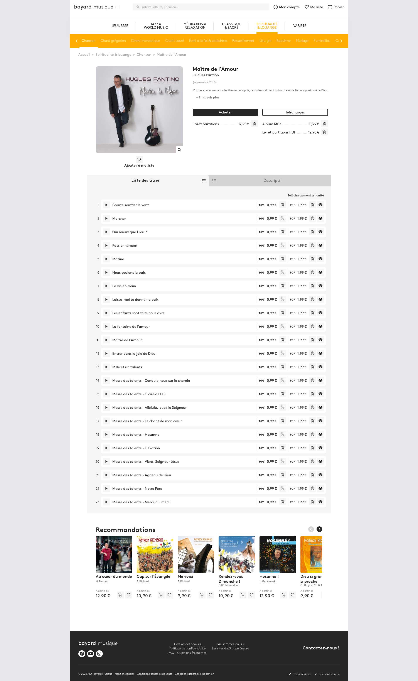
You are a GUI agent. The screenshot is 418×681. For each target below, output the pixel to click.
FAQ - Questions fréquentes (187, 652)
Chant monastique (145, 40)
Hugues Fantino (206, 75)
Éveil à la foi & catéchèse (208, 40)
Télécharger (295, 112)
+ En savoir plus (207, 97)
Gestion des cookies (187, 644)
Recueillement (243, 40)
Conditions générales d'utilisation (194, 674)
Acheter (225, 112)
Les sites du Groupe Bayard (230, 648)
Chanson (144, 54)
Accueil (84, 54)
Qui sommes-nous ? (230, 644)
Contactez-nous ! (321, 648)
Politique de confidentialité (187, 648)
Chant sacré (174, 40)
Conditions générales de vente (154, 674)
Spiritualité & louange (113, 54)
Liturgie (265, 40)
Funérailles (322, 40)
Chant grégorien (113, 40)
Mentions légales (124, 674)
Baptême (283, 40)
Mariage (302, 40)
